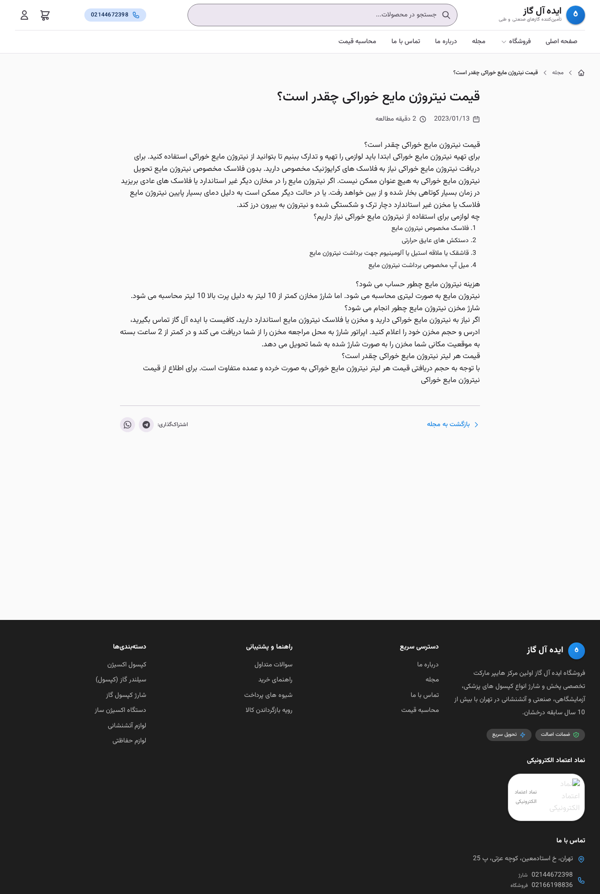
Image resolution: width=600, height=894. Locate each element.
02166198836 (552, 885)
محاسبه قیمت (357, 42)
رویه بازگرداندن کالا (269, 710)
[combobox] (323, 15)
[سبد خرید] (45, 15)
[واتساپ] (127, 424)
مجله (479, 42)
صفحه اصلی (562, 42)
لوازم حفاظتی (129, 741)
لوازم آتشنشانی (127, 726)
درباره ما (446, 42)
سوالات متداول (273, 665)
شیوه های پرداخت (268, 695)
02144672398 (552, 875)
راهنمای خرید (275, 680)
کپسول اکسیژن (126, 665)
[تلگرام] (146, 424)
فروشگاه (520, 42)
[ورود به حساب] (24, 15)
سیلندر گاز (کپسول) (121, 680)
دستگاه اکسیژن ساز (120, 710)
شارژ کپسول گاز (126, 695)
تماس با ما (405, 42)
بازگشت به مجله (448, 425)
